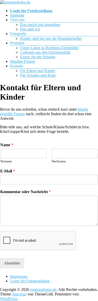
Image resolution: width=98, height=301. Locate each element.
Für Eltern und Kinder (37, 71)
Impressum (18, 276)
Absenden (12, 263)
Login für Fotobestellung (30, 281)
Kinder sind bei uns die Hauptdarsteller (51, 38)
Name (6, 145)
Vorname (6, 161)
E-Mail (7, 171)
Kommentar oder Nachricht (25, 192)
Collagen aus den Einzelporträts (45, 52)
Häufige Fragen (22, 61)
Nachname (59, 161)
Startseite (17, 15)
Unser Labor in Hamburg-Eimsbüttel (49, 48)
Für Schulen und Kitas (38, 75)
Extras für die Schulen (37, 57)
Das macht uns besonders (40, 24)
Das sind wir (30, 29)
